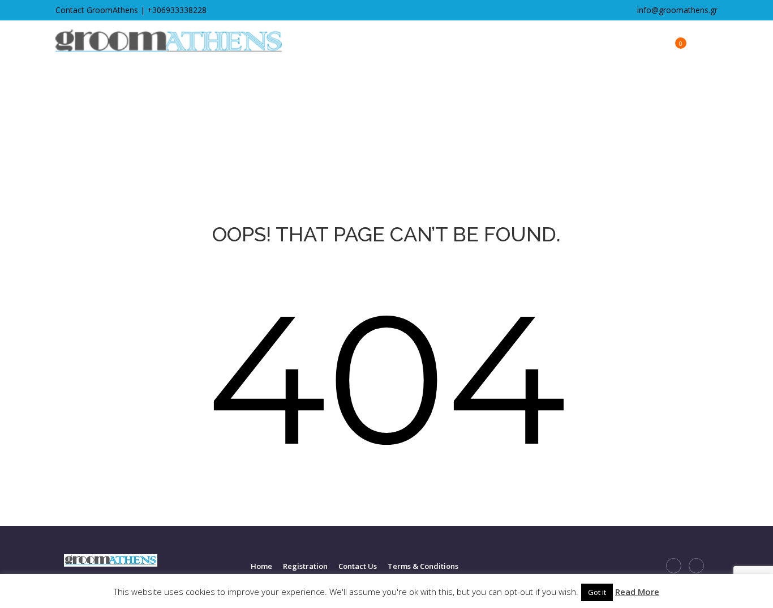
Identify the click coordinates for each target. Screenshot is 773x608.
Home (261, 566)
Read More (637, 591)
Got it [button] (597, 592)
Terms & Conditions (423, 566)
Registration (305, 566)
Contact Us (357, 566)
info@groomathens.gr (676, 10)
